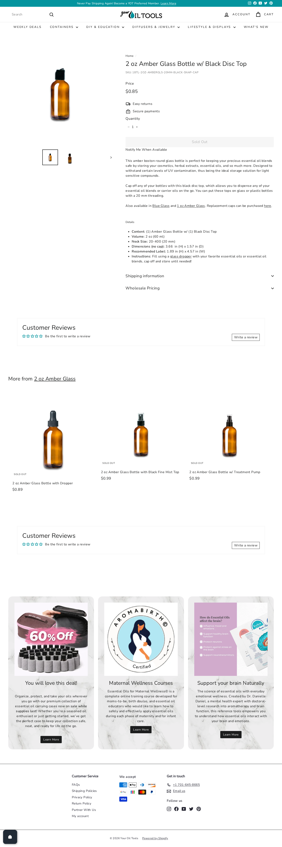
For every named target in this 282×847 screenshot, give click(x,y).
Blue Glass (160, 206)
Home (130, 56)
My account (80, 816)
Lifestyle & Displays (210, 27)
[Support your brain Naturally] (231, 639)
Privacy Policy (82, 797)
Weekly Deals (27, 27)
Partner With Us (84, 810)
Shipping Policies (84, 791)
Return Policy (81, 803)
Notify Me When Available (146, 149)
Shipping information (145, 276)
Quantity (133, 118)
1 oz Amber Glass (191, 206)
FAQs (76, 785)
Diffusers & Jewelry (154, 27)
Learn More (168, 3)
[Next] (109, 157)
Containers (62, 27)
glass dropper (181, 256)
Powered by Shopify (155, 838)
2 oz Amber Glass (55, 378)
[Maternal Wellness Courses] (141, 639)
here (267, 206)
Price (130, 83)
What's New (256, 27)
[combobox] (32, 14)
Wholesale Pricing (143, 288)
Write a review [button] (245, 337)
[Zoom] (59, 94)
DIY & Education (103, 27)
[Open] (10, 837)
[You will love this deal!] (51, 639)
